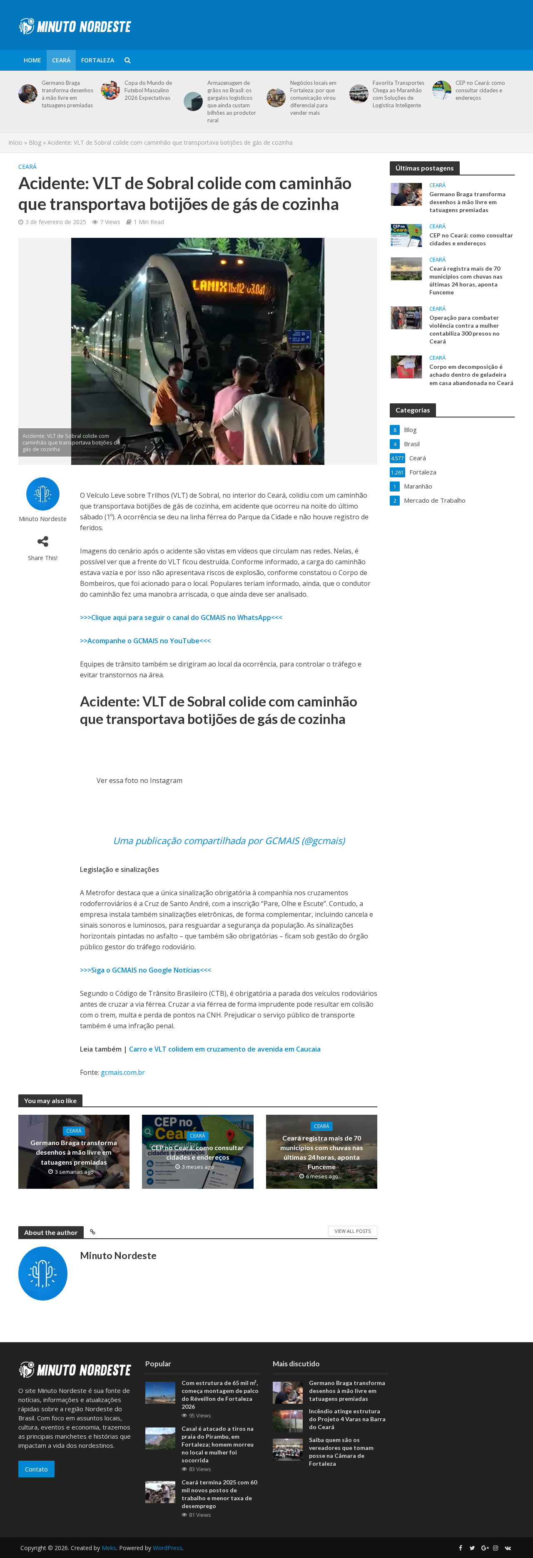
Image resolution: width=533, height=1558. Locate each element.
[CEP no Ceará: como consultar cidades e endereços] (440, 90)
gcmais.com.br (123, 1072)
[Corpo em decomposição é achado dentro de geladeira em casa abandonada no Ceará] (406, 366)
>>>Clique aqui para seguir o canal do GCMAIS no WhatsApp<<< (181, 617)
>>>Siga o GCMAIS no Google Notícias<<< (145, 970)
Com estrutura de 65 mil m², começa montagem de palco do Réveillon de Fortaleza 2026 (220, 1394)
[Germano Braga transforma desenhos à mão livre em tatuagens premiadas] (26, 94)
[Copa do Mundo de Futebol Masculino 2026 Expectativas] (109, 90)
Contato (36, 1469)
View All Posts (353, 1231)
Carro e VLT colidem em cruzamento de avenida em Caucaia (225, 1049)
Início (15, 142)
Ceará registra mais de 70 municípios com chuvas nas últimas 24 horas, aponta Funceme (321, 1152)
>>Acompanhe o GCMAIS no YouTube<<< (145, 640)
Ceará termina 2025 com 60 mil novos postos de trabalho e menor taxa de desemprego (219, 1494)
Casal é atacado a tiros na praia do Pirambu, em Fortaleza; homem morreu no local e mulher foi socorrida (218, 1444)
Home (32, 60)
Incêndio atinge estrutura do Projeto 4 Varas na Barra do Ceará (347, 1418)
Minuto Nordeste (43, 519)
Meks (109, 1548)
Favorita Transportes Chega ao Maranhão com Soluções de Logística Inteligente (398, 94)
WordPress (167, 1548)
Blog (35, 142)
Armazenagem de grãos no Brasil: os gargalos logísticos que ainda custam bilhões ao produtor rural (231, 101)
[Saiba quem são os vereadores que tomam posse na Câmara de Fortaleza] (288, 1448)
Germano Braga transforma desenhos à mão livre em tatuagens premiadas (67, 94)
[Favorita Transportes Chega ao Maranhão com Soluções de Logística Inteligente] (357, 94)
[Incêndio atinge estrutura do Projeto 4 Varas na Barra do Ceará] (288, 1420)
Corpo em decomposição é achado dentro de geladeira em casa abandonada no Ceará (471, 374)
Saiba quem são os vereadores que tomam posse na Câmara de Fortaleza (341, 1451)
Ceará (61, 60)
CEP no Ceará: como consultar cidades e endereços (480, 90)
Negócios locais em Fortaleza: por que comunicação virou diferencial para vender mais (313, 97)
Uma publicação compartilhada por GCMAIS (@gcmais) (228, 840)
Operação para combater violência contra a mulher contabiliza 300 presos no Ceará (464, 329)
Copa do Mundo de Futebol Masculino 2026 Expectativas (148, 90)
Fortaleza (97, 60)
